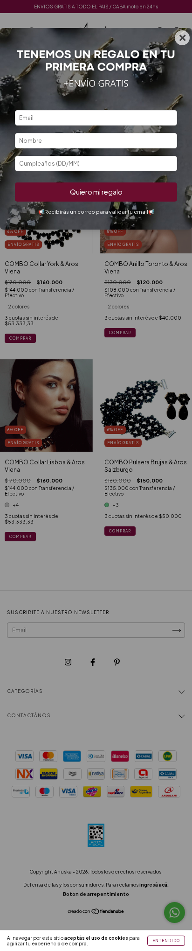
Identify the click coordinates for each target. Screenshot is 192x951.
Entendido (166, 940)
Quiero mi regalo (96, 192)
